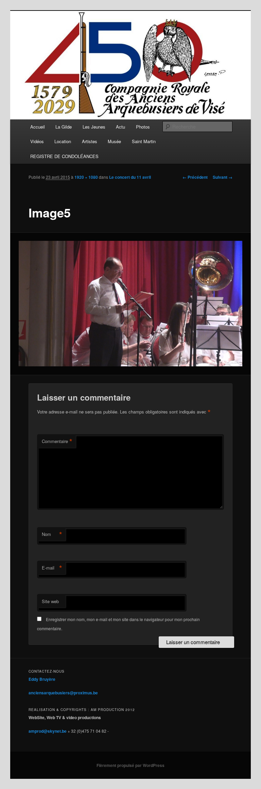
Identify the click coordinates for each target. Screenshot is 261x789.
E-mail (52, 567)
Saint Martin (144, 141)
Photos (143, 126)
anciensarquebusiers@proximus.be (63, 693)
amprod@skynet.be (48, 731)
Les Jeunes (94, 126)
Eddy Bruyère (42, 679)
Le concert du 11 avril (130, 177)
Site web (50, 601)
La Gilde (63, 126)
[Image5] (131, 303)
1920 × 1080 (86, 177)
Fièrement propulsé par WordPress (130, 765)
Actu (120, 126)
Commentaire (57, 441)
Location (62, 141)
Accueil (37, 126)
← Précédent (195, 177)
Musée (114, 141)
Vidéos (37, 141)
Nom (52, 534)
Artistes (89, 141)
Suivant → (222, 177)
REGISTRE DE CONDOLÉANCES (64, 156)
